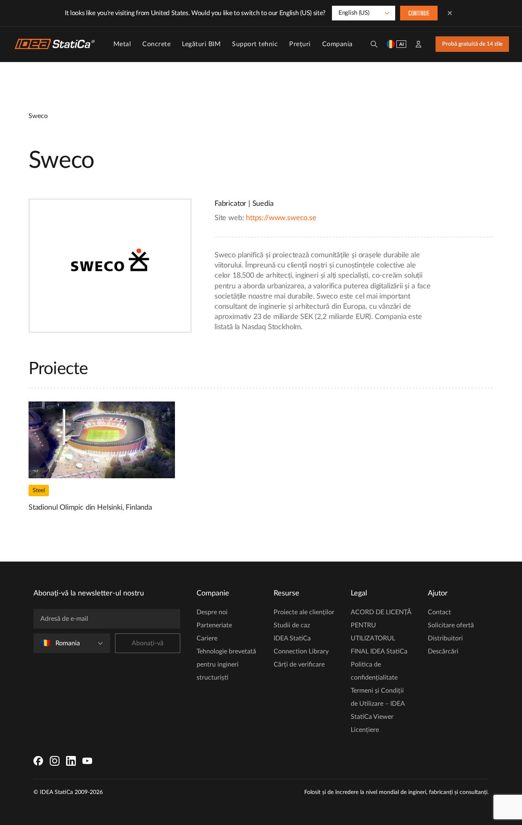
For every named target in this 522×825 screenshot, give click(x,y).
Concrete (156, 44)
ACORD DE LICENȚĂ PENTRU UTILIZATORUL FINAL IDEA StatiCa (381, 632)
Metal (122, 44)
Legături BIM (201, 44)
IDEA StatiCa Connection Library (301, 645)
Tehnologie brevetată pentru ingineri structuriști (226, 664)
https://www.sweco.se (281, 218)
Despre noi (212, 612)
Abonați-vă (148, 643)
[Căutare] (373, 44)
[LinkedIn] (71, 761)
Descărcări (443, 651)
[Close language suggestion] (449, 13)
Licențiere (365, 730)
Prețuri (300, 44)
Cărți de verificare (299, 664)
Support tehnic (255, 44)
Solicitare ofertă (451, 625)
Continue (418, 14)
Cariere (207, 638)
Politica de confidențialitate (374, 671)
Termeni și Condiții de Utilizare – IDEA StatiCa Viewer (378, 703)
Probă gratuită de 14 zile (472, 44)
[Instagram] (55, 761)
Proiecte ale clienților (304, 612)
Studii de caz (292, 625)
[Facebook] (38, 761)
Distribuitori (445, 638)
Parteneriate (214, 625)
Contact (439, 612)
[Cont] (418, 44)
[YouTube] (87, 761)
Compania (337, 44)
